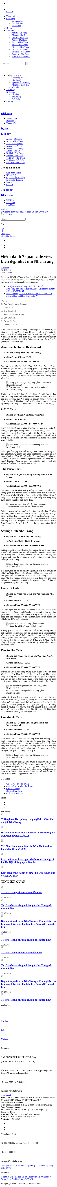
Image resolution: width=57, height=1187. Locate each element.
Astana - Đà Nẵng (19, 40)
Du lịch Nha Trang (14, 791)
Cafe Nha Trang (13, 788)
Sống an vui (6, 1168)
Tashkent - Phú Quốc (20, 54)
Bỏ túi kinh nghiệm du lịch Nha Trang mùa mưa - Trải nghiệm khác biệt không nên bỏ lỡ (29, 294)
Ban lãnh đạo (17, 23)
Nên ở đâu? (16, 80)
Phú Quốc (16, 99)
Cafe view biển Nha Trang (17, 784)
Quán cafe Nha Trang (15, 793)
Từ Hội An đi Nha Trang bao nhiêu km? (23, 286)
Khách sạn (10, 92)
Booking (15, 1179)
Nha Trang (16, 97)
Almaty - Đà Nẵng (19, 33)
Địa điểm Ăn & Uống (21, 82)
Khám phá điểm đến (20, 85)
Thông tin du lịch (8, 236)
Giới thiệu (10, 18)
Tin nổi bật (10, 89)
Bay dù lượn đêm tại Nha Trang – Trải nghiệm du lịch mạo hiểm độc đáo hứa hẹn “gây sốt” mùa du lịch (28, 924)
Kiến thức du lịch (23, 1165)
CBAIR (9, 12)
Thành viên (16, 26)
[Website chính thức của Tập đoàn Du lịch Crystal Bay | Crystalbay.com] (28, 214)
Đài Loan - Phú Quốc (21, 56)
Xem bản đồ (6, 1095)
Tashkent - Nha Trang (21, 52)
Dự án (9, 28)
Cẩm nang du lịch (19, 78)
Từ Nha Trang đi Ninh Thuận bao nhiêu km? (26, 939)
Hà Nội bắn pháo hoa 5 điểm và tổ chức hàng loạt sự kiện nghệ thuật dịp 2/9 (28, 834)
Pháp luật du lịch (38, 1165)
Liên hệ (9, 101)
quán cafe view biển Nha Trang (19, 786)
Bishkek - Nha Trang (20, 47)
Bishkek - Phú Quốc (20, 49)
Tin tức (40, 1177)
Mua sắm (15, 87)
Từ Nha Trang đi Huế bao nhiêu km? (21, 892)
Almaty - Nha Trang (20, 35)
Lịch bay (10, 30)
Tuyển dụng (6, 1179)
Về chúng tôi (17, 21)
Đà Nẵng (15, 94)
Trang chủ (10, 16)
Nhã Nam (5, 268)
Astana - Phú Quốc (20, 45)
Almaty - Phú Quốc (20, 37)
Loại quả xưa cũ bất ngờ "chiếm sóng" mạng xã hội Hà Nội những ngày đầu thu (27, 861)
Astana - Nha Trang (20, 42)
